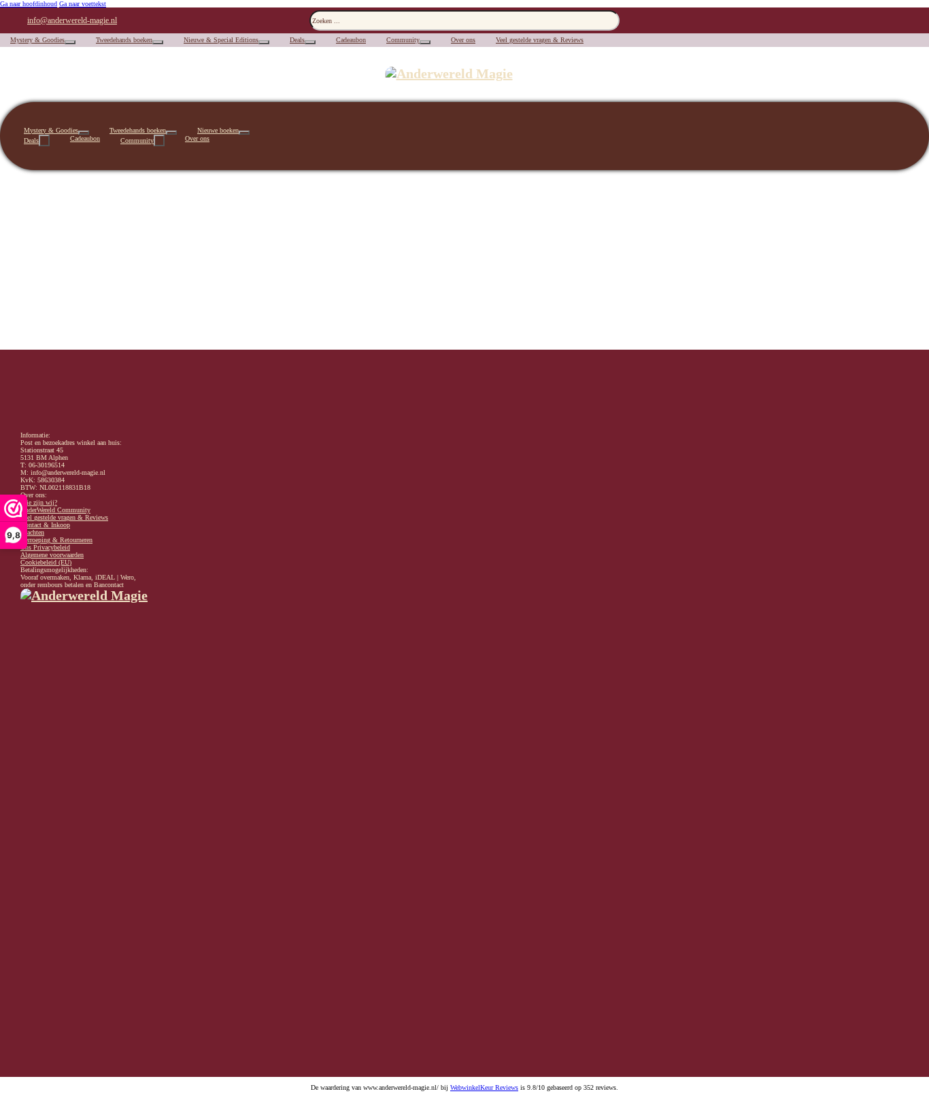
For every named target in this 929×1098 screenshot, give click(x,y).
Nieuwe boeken (218, 130)
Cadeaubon (351, 40)
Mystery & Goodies (37, 40)
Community (403, 40)
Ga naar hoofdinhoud (28, 3)
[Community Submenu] (425, 42)
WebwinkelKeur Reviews (484, 1087)
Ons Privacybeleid (45, 547)
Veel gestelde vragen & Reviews (540, 40)
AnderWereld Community (55, 510)
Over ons (463, 40)
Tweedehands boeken (124, 40)
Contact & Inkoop (45, 525)
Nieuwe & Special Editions (221, 40)
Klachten (32, 532)
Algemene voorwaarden (52, 555)
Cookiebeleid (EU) (45, 562)
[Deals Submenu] (310, 42)
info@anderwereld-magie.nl (72, 20)
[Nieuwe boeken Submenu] (244, 133)
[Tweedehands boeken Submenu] (157, 42)
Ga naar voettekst (82, 3)
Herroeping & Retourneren (56, 540)
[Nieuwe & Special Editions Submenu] (263, 42)
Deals (297, 40)
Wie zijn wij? (38, 502)
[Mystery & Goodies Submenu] (70, 42)
